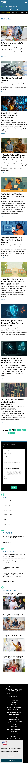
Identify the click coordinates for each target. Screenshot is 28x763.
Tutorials (14, 12)
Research (5, 519)
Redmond (14, 727)
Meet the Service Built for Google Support (12, 568)
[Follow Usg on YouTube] (17, 9)
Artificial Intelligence (8, 501)
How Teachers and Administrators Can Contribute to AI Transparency (9, 116)
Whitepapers (9, 551)
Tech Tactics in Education (14, 739)
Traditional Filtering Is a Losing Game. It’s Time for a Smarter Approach (13, 537)
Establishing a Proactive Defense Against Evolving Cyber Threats (12, 323)
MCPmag (14, 717)
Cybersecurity (6, 505)
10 (14, 433)
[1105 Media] (14, 696)
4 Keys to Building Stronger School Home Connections (13, 155)
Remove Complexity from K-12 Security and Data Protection (14, 555)
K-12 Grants (21, 12)
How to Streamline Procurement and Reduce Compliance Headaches (13, 615)
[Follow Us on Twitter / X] (15, 9)
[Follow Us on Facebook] (13, 9)
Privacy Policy (15, 468)
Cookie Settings (11, 755)
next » (18, 433)
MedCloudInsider (14, 719)
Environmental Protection (14, 712)
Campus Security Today (14, 707)
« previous (5, 430)
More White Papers (8, 581)
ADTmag (14, 702)
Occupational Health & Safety (14, 722)
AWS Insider (14, 705)
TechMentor (14, 736)
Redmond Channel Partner (14, 729)
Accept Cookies (11, 760)
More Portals (6, 524)
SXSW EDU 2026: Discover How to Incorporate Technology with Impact (13, 594)
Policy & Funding (7, 514)
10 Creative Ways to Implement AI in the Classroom (14, 561)
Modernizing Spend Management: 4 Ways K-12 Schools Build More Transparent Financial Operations (13, 574)
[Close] (21, 741)
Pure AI (14, 724)
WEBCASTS (7, 532)
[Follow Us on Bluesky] (10, 9)
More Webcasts (7, 542)
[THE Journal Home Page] (8, 2)
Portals (7, 497)
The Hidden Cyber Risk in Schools (12, 79)
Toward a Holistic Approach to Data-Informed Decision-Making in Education (13, 281)
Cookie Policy (18, 752)
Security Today (14, 731)
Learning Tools (7, 510)
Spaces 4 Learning (14, 734)
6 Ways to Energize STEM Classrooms (12, 43)
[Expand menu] (26, 3)
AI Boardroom (14, 700)
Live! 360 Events (14, 714)
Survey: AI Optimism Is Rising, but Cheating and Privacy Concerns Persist (11, 360)
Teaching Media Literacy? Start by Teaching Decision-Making (13, 239)
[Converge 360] (14, 690)
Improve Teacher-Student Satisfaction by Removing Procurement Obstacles (13, 657)
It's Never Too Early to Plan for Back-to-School (13, 636)
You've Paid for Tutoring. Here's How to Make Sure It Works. (12, 196)
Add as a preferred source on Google (10, 6)
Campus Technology (14, 710)
